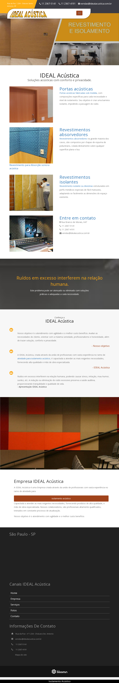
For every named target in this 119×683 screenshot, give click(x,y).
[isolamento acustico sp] (31, 193)
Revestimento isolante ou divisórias (76, 186)
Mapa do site (21, 654)
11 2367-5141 (49, 3)
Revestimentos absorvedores (73, 138)
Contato (15, 616)
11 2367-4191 (68, 3)
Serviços (15, 604)
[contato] (31, 233)
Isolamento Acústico (60, 681)
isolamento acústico (61, 498)
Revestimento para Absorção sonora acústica (29, 166)
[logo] (28, 13)
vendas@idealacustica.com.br (96, 3)
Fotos (14, 610)
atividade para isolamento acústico (33, 358)
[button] (5, 37)
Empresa (15, 598)
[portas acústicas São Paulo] (31, 104)
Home (14, 593)
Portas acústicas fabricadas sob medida (78, 93)
